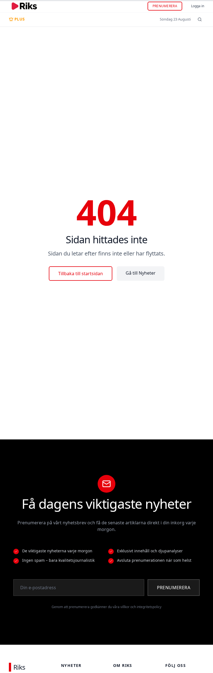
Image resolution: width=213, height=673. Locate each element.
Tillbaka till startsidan (80, 273)
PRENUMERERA (165, 6)
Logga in (197, 6)
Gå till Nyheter (141, 273)
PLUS (19, 19)
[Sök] (199, 19)
